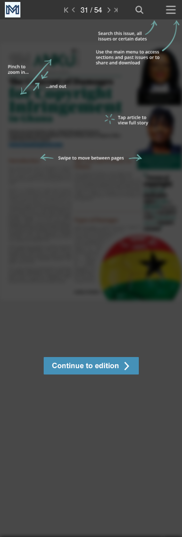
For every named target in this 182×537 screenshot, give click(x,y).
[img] (91, 278)
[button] (91, 367)
